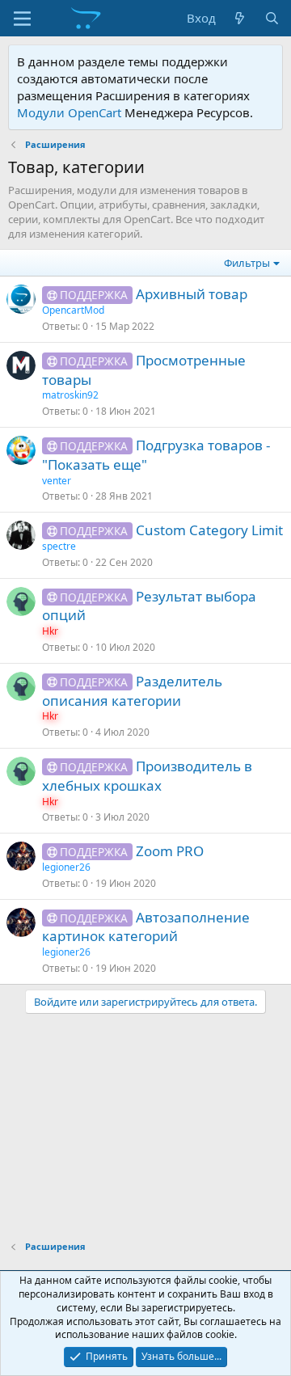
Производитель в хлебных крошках (147, 776)
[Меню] (22, 18)
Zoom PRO (170, 851)
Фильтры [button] (247, 262)
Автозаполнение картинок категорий (146, 927)
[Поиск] (272, 18)
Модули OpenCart (69, 112)
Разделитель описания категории (132, 691)
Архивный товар (191, 294)
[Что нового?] (239, 18)
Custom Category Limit (209, 530)
